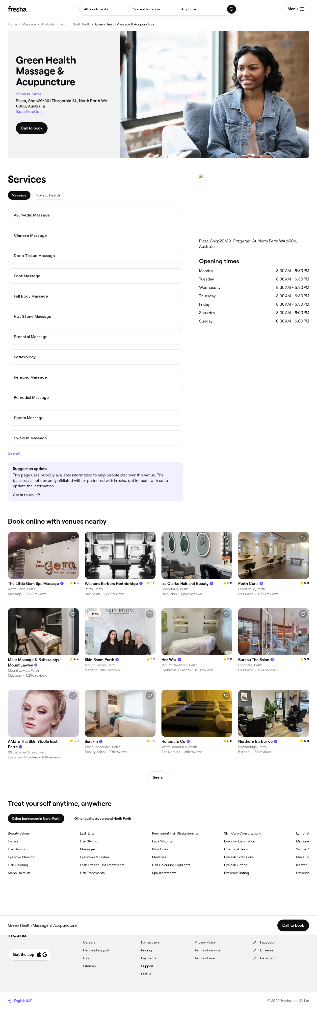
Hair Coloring (18, 865)
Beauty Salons (19, 833)
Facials (13, 841)
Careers (89, 942)
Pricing (146, 950)
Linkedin (266, 950)
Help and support (96, 950)
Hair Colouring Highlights (171, 865)
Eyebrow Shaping (21, 857)
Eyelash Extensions (239, 857)
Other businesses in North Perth (36, 818)
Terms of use (205, 958)
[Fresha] (17, 9)
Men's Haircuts (19, 873)
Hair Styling (88, 841)
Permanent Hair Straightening (175, 833)
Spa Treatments (164, 873)
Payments (149, 958)
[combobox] (103, 9)
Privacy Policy (205, 942)
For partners (150, 942)
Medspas (159, 857)
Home (12, 24)
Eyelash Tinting (235, 865)
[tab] (19, 195)
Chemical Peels (236, 849)
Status (146, 974)
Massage (29, 24)
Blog (86, 958)
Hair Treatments (92, 873)
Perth (63, 24)
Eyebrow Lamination (239, 841)
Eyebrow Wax (306, 873)
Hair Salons (16, 849)
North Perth (81, 24)
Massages (88, 849)
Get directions (30, 111)
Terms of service (207, 950)
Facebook (267, 942)
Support (147, 966)
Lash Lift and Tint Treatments (102, 865)
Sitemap (89, 966)
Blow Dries (160, 849)
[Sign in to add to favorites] (73, 538)
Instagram (267, 958)
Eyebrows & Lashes (95, 857)
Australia (47, 24)
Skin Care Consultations (242, 833)
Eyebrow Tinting (236, 873)
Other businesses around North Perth (102, 818)
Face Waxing (162, 841)
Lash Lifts (87, 833)
